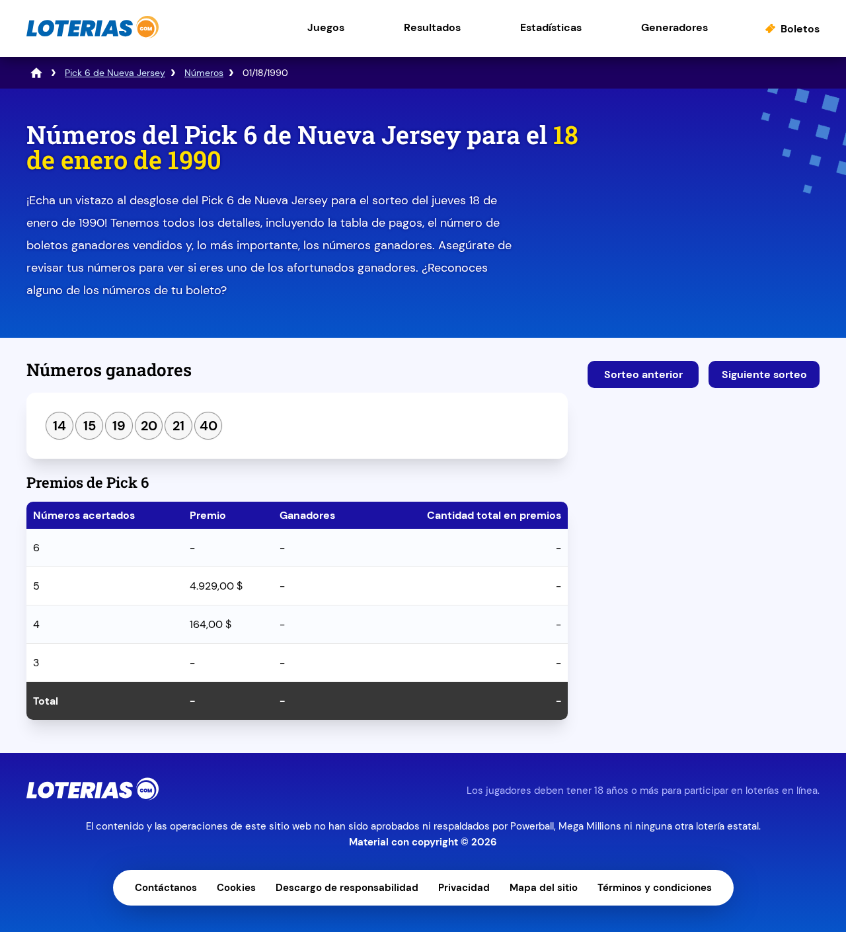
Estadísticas (551, 27)
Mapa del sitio (544, 887)
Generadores (674, 27)
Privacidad (464, 887)
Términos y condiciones (654, 887)
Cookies (236, 887)
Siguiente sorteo (764, 374)
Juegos (325, 27)
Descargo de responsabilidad (347, 887)
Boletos (800, 29)
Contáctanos (166, 887)
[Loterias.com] (92, 35)
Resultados (432, 27)
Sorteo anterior (643, 374)
